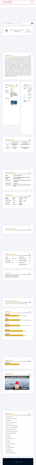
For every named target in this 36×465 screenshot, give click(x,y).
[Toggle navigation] (32, 2)
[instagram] (19, 462)
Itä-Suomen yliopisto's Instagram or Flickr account (14, 335)
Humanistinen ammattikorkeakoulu (12, 431)
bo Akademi (8, 440)
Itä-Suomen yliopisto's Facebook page (12, 315)
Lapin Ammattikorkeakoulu (10, 447)
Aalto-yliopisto (8, 436)
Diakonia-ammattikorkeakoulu (11, 433)
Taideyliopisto (8, 434)
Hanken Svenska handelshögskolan (12, 425)
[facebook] (14, 462)
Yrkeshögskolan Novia (9, 451)
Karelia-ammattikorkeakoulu (11, 443)
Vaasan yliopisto (8, 449)
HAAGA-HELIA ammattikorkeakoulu (12, 427)
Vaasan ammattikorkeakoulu (11, 452)
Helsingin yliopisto (9, 420)
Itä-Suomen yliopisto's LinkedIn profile (12, 325)
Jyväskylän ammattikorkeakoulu (11, 418)
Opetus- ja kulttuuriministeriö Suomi (11, 277)
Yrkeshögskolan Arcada (10, 424)
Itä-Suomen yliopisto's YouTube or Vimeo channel (13, 331)
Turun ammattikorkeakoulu (10, 438)
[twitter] (17, 462)
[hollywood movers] (21, 462)
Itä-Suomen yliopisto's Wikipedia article (12, 364)
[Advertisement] (18, 14)
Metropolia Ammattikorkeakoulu (11, 422)
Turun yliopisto (8, 442)
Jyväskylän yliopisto (9, 416)
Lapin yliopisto (8, 445)
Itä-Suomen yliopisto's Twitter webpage (12, 320)
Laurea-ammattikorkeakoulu (11, 429)
